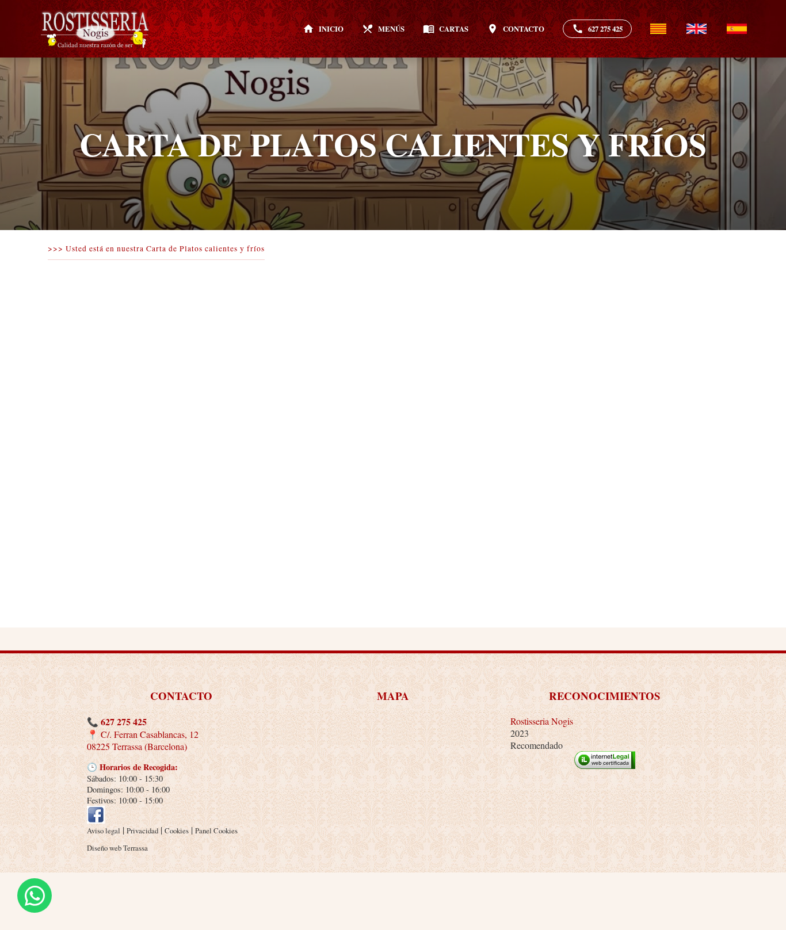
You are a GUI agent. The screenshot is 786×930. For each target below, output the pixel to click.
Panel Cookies (216, 830)
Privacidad (142, 830)
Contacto (515, 29)
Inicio (323, 29)
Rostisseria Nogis (541, 721)
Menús (383, 29)
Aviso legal (103, 830)
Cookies (177, 830)
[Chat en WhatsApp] (34, 895)
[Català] (658, 29)
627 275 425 (597, 29)
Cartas (445, 29)
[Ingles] (696, 29)
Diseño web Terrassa (117, 848)
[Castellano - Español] (737, 29)
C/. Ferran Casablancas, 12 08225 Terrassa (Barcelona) (143, 740)
